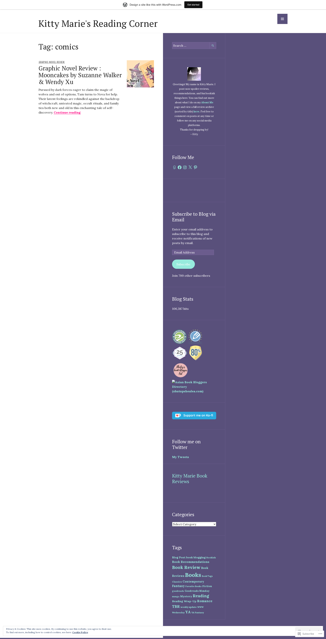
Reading (201, 595)
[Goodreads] (174, 167)
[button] (282, 19)
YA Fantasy (197, 612)
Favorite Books (193, 586)
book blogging (196, 557)
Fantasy (178, 586)
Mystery (186, 596)
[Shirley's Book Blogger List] (180, 377)
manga (175, 596)
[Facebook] (179, 167)
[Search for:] (194, 45)
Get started (193, 4)
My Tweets (180, 457)
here (196, 111)
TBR (176, 606)
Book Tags (207, 576)
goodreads (178, 591)
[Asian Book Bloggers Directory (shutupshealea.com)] (194, 391)
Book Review (186, 567)
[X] (190, 167)
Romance (204, 601)
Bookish (211, 557)
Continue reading (67, 112)
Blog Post (178, 557)
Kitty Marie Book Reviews (189, 478)
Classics (177, 581)
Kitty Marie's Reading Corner (98, 23)
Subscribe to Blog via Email (194, 217)
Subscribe (183, 264)
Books (193, 574)
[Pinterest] (195, 167)
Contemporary (193, 581)
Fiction (207, 586)
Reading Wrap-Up (184, 601)
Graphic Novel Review (52, 62)
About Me (207, 102)
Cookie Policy (80, 632)
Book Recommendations (190, 562)
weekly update (189, 607)
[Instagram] (185, 167)
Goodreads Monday (197, 591)
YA (188, 612)
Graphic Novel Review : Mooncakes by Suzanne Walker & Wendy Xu (80, 75)
